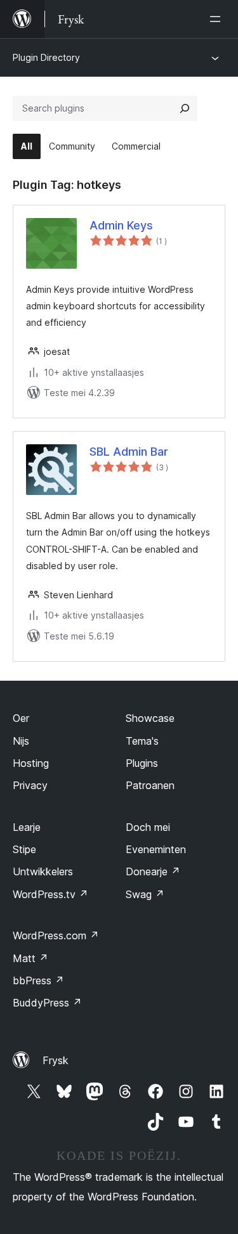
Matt (30, 958)
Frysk (56, 1060)
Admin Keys (121, 225)
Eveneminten (156, 849)
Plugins (142, 763)
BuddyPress (47, 1002)
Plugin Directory (46, 57)
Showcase (150, 718)
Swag (145, 894)
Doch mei (148, 827)
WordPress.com (56, 935)
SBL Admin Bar (128, 451)
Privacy (30, 785)
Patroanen (150, 785)
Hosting (31, 763)
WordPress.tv (50, 894)
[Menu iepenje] (217, 19)
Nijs (21, 741)
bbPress (38, 980)
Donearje (153, 871)
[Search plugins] (184, 108)
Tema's (142, 741)
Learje (27, 827)
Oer (21, 718)
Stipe (24, 849)
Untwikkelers (43, 871)
